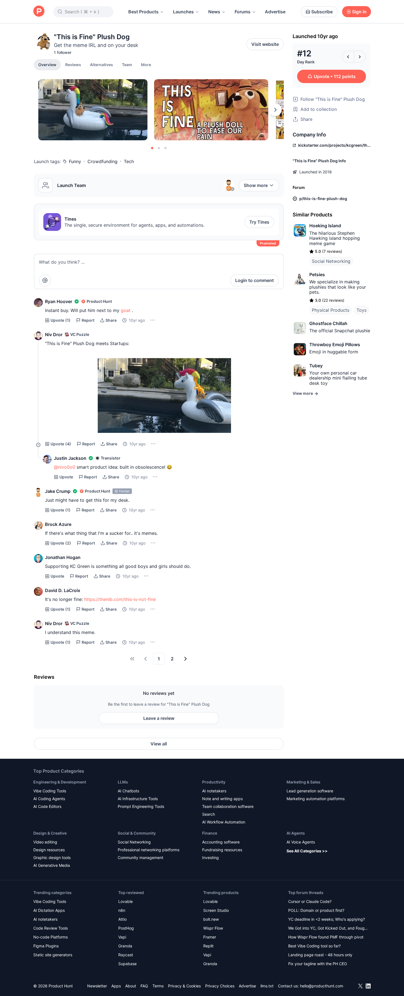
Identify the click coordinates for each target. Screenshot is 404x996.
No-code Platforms (50, 937)
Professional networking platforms (148, 849)
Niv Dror (53, 334)
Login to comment (254, 280)
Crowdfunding (102, 161)
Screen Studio (216, 910)
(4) (61, 443)
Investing (210, 857)
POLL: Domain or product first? (316, 910)
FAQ (144, 985)
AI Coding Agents (49, 798)
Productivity (213, 782)
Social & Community (137, 833)
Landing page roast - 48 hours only (320, 954)
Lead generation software (310, 790)
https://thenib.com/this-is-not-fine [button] (120, 599)
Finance (209, 833)
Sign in (359, 11)
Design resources (49, 849)
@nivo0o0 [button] (64, 467)
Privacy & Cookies (184, 985)
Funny (75, 161)
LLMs (123, 782)
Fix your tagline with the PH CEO (317, 963)
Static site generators (52, 954)
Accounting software (221, 842)
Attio (122, 919)
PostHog (126, 928)
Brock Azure (58, 524)
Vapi (122, 937)
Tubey (316, 365)
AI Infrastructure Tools (138, 798)
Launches (183, 11)
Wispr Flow (213, 928)
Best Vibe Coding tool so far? (314, 945)
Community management (140, 857)
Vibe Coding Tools (49, 790)
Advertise (275, 11)
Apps (116, 985)
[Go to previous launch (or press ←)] (348, 56)
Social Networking (331, 261)
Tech (129, 161)
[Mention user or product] (45, 280)
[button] (146, 64)
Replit (208, 945)
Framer (209, 937)
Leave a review (158, 718)
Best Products (143, 11)
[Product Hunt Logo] (38, 12)
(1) (61, 320)
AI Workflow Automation (223, 822)
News (214, 11)
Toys (362, 310)
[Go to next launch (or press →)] (359, 56)
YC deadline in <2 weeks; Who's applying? (326, 919)
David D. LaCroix (62, 590)
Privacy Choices (219, 985)
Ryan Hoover (58, 301)
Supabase (127, 963)
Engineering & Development (59, 782)
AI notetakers (214, 790)
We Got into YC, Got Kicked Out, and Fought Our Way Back (328, 929)
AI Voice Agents (301, 842)
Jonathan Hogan (63, 557)
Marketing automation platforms (316, 798)
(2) (61, 543)
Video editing (45, 842)
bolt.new (211, 919)
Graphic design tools (52, 857)
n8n (121, 910)
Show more (256, 185)
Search (208, 814)
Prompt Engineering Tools (141, 806)
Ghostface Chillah (328, 323)
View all (158, 744)
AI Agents (296, 833)
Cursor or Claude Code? (310, 901)
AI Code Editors (47, 806)
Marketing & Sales (303, 782)
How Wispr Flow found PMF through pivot (325, 937)
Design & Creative (50, 833)
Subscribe (322, 11)
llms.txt (266, 985)
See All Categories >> (307, 850)
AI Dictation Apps (49, 910)
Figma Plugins (46, 945)
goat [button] (126, 310)
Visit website (265, 44)
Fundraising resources (222, 849)
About (130, 985)
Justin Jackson (70, 458)
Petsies (317, 274)
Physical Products (330, 310)
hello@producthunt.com (321, 985)
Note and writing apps (222, 798)
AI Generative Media (51, 865)
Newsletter (97, 985)
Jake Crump (58, 491)
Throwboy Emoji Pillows (334, 344)
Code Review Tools (50, 928)
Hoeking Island (325, 225)
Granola (125, 945)
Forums (242, 11)
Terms (158, 985)
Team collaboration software (228, 806)
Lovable (125, 901)
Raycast (125, 954)
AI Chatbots (128, 790)
